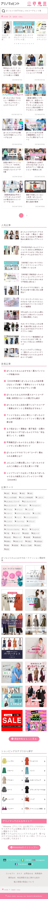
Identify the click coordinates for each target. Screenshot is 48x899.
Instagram (40, 860)
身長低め (39, 541)
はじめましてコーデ (12, 501)
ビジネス (9, 521)
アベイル (9, 509)
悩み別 (8, 537)
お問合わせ (28, 873)
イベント (20, 509)
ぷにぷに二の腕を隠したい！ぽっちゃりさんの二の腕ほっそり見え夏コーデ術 (26, 464)
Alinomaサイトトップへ (25, 847)
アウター (24, 505)
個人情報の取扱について (24, 882)
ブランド (32, 521)
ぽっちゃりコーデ (30, 501)
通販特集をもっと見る (25, 739)
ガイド (19, 873)
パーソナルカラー (31, 517)
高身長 (38, 545)
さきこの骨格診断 (27, 497)
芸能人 (29, 541)
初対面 (26, 533)
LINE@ (28, 860)
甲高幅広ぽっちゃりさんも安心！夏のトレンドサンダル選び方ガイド (26, 444)
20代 (7, 493)
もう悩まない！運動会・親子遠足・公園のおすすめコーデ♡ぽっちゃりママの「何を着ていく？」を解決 (26, 432)
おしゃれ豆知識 (11, 497)
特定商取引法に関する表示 (28, 878)
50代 (30, 493)
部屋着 (16, 545)
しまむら (40, 497)
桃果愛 (28, 537)
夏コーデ (36, 533)
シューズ (30, 509)
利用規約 (38, 873)
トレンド (9, 517)
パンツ (19, 517)
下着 (7, 533)
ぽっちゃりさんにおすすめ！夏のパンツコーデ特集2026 (26, 372)
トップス (37, 513)
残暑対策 (38, 537)
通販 (7, 545)
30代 (15, 493)
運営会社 (12, 878)
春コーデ (18, 537)
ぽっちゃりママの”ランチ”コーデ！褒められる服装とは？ (25, 454)
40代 (23, 493)
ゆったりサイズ (11, 505)
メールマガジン (13, 860)
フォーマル (20, 521)
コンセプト (10, 873)
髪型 (7, 549)
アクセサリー (36, 505)
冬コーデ (17, 533)
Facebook (22, 864)
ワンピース (35, 529)
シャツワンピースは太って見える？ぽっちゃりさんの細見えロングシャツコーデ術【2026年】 (26, 476)
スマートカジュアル (23, 513)
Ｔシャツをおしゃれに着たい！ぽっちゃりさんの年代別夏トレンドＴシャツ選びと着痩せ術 (26, 418)
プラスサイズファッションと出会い (18, 525)
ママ (25, 529)
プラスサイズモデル (12, 529)
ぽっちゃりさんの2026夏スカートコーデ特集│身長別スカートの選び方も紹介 (25, 396)
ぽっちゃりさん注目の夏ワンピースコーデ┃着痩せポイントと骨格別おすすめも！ (26, 406)
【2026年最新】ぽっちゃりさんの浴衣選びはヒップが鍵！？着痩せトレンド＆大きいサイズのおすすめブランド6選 (26, 384)
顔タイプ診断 (27, 545)
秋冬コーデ (19, 541)
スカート (9, 513)
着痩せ (8, 541)
